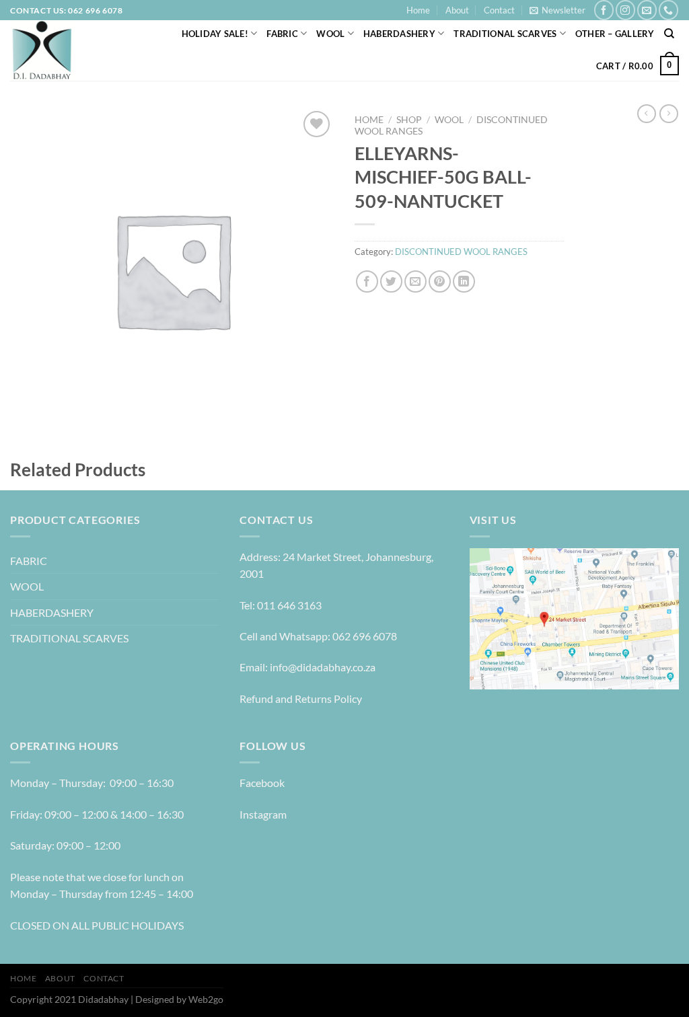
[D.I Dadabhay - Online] (70, 50)
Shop (409, 119)
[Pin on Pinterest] (440, 281)
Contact (499, 10)
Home (418, 10)
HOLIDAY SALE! (215, 33)
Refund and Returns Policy (301, 698)
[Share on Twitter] (391, 281)
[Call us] (668, 10)
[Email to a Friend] (415, 281)
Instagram (263, 814)
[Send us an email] (647, 10)
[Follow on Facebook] (604, 10)
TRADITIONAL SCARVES (505, 33)
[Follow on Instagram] (625, 10)
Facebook (262, 782)
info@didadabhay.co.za (322, 667)
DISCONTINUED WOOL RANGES (461, 251)
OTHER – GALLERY (615, 33)
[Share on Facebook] (367, 281)
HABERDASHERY (399, 33)
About (457, 10)
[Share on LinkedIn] (464, 281)
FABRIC (282, 33)
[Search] (669, 33)
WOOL (330, 33)
